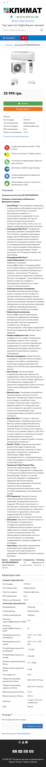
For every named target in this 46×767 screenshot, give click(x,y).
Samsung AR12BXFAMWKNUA (18, 734)
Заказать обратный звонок (23, 21)
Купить (24, 103)
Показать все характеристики (16, 136)
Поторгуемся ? (23, 109)
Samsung (8, 45)
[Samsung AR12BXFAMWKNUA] (23, 62)
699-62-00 (26, 17)
